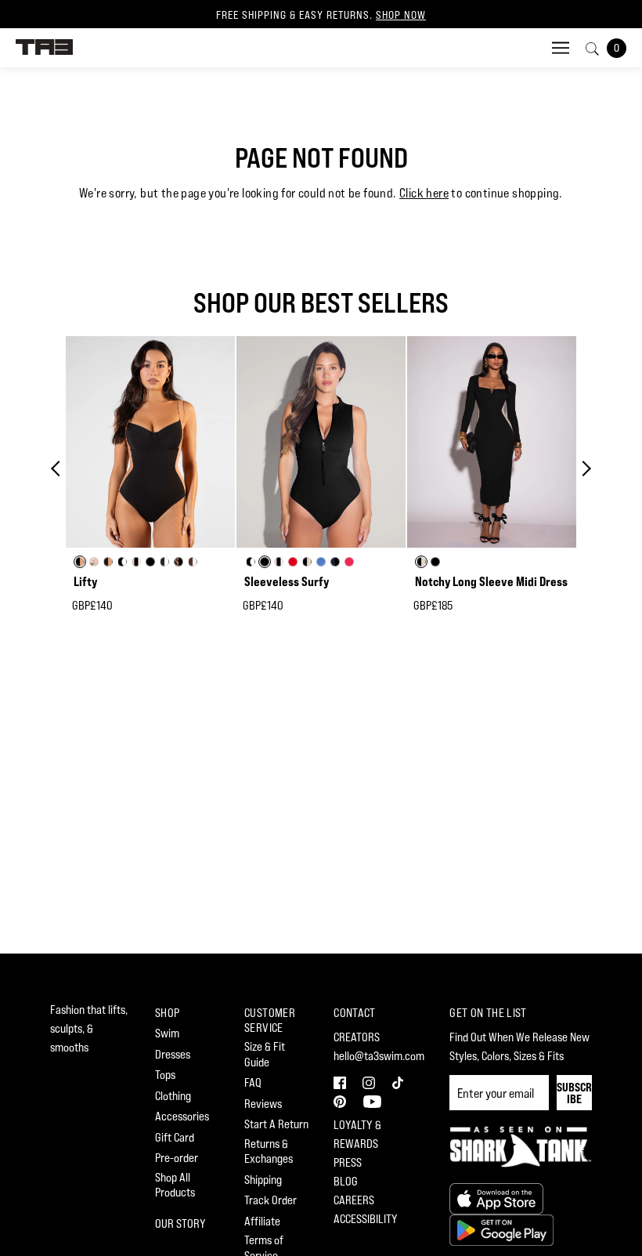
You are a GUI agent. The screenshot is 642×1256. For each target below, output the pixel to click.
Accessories (182, 1116)
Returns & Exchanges (268, 1151)
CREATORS (357, 1037)
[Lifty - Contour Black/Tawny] (150, 442)
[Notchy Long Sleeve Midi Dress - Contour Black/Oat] (491, 442)
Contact (355, 1012)
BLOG (346, 1181)
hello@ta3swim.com (379, 1055)
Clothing (173, 1095)
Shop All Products (175, 1185)
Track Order (270, 1200)
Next (583, 468)
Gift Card (174, 1137)
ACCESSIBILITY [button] (366, 1218)
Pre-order (176, 1157)
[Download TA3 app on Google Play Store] (501, 1228)
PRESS (348, 1162)
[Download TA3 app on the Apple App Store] (496, 1197)
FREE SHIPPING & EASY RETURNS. (321, 15)
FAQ (252, 1082)
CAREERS (354, 1200)
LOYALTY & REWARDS (357, 1134)
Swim (167, 1033)
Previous (59, 468)
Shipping (263, 1179)
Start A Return (276, 1124)
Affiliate (262, 1221)
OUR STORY (180, 1223)
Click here (424, 193)
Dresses (172, 1054)
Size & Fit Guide (264, 1054)
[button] (341, 1080)
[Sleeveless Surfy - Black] (321, 442)
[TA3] (44, 45)
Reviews (263, 1103)
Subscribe (574, 1093)
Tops (165, 1074)
